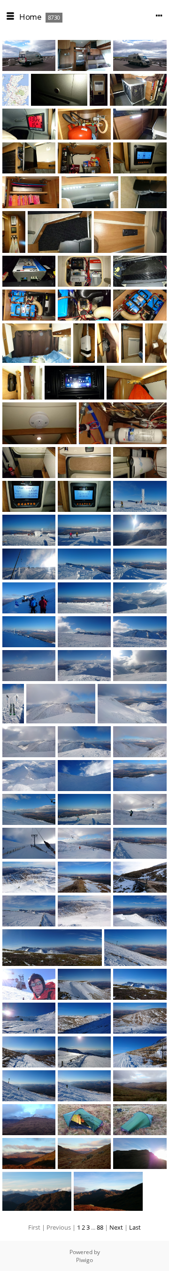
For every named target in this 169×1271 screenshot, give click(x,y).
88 (100, 1227)
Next (116, 1227)
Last (135, 1227)
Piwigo (84, 1260)
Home (30, 16)
